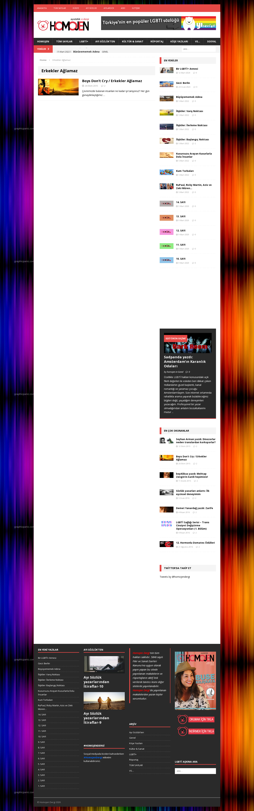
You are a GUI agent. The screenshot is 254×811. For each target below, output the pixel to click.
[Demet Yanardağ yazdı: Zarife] (166, 510)
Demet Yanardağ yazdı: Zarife (194, 508)
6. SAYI (41, 758)
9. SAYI (41, 742)
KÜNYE (76, 8)
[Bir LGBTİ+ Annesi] (166, 71)
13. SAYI (180, 216)
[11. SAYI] (166, 247)
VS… (197, 41)
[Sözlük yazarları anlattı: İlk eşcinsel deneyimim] (166, 493)
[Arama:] (198, 48)
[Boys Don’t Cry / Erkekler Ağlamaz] (166, 458)
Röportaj (156, 41)
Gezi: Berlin (183, 83)
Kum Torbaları (185, 171)
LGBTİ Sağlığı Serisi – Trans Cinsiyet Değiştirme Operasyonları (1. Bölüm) (192, 525)
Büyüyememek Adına (189, 97)
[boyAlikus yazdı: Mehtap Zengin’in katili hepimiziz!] (166, 476)
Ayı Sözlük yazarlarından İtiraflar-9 (96, 718)
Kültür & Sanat (132, 41)
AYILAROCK (109, 8)
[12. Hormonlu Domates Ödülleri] (166, 545)
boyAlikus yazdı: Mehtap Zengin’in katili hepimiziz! (192, 475)
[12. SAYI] (166, 232)
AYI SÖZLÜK (91, 8)
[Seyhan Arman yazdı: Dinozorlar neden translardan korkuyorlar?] (166, 441)
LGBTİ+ (83, 41)
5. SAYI (41, 764)
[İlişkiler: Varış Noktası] (166, 113)
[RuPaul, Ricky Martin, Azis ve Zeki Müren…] (166, 187)
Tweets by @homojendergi (175, 576)
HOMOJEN (43, 41)
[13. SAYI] (166, 218)
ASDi (123, 8)
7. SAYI (41, 752)
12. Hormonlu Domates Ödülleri (195, 542)
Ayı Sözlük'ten (136, 732)
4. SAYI (41, 769)
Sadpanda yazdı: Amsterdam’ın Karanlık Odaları (185, 361)
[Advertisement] (185, 301)
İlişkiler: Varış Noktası (189, 111)
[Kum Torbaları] (166, 173)
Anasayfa (42, 8)
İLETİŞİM (136, 8)
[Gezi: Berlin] (166, 85)
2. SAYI (41, 780)
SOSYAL (211, 41)
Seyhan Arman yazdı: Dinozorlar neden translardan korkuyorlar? (196, 440)
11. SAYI (180, 244)
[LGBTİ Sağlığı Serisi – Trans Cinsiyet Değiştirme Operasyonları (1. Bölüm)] (166, 524)
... (172, 412)
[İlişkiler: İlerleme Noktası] (166, 127)
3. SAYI (41, 775)
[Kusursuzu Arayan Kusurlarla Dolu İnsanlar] (166, 155)
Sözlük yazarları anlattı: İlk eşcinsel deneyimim (192, 492)
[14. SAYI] (166, 204)
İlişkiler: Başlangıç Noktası (192, 139)
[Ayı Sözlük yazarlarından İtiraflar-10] (104, 671)
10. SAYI (180, 258)
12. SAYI (180, 230)
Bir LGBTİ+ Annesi (187, 68)
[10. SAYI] (166, 261)
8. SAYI (41, 747)
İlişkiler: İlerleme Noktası (191, 125)
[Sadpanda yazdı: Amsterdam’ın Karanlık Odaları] (188, 351)
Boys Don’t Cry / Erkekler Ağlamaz (112, 80)
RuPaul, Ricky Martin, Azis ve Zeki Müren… (194, 186)
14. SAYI (180, 202)
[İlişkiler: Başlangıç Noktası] (166, 141)
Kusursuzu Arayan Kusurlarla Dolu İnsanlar (194, 155)
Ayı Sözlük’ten (105, 41)
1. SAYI (41, 785)
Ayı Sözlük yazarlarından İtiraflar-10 (96, 682)
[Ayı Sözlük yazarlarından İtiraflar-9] (104, 707)
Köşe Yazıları (179, 41)
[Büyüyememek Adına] (166, 99)
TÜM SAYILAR (60, 8)
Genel (132, 737)
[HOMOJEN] (63, 25)
